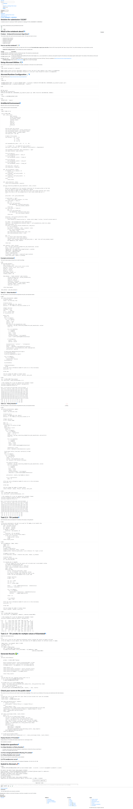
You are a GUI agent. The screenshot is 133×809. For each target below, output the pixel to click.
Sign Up (6, 10)
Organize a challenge (7, 5)
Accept (1, 794)
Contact (14, 5)
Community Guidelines (96, 804)
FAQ (12, 5)
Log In (2, 10)
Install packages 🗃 (21, 59)
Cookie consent (95, 799)
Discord (70, 805)
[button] (3, 4)
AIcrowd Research (50, 800)
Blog (70, 799)
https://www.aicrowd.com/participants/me (63, 58)
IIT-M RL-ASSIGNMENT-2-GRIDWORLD (9, 17)
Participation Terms (95, 801)
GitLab (70, 803)
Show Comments (4, 788)
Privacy (93, 803)
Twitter (70, 804)
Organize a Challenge (51, 801)
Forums (70, 800)
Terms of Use (94, 800)
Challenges (5, 3)
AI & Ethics (94, 805)
